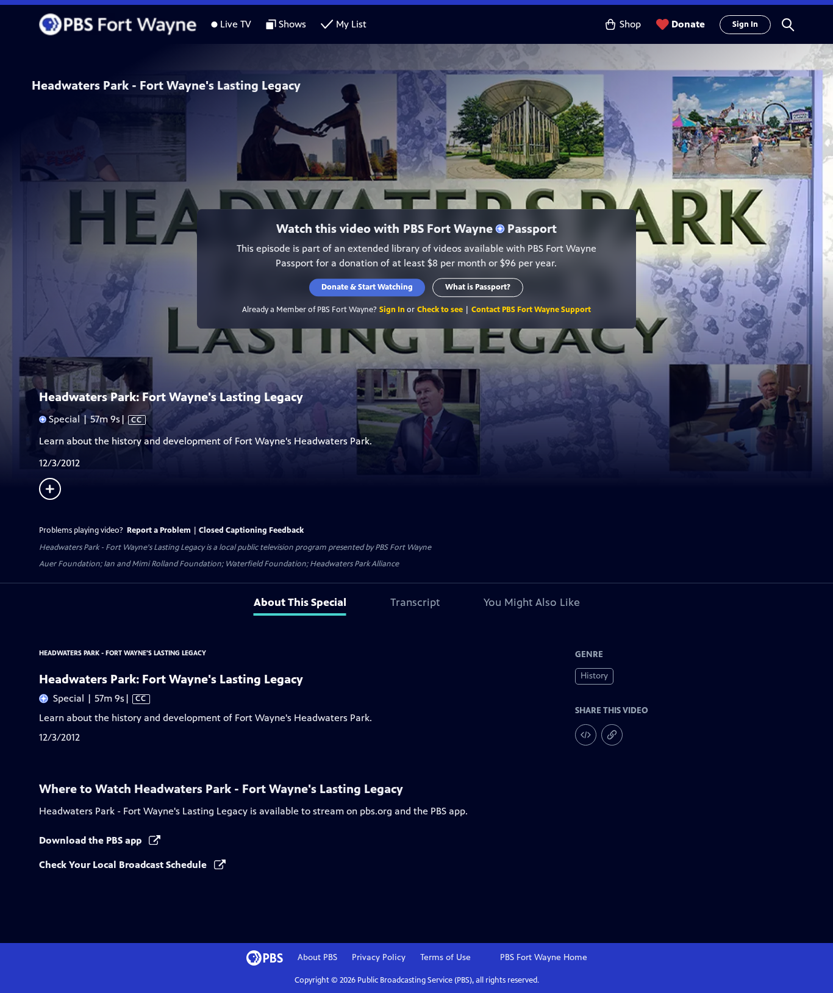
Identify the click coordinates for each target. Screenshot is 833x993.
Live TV (235, 24)
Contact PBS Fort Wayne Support (531, 310)
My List (351, 24)
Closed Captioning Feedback (251, 530)
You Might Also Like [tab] (532, 602)
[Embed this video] (585, 735)
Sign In (745, 24)
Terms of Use (445, 957)
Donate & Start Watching (367, 287)
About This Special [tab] (300, 602)
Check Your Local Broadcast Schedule (124, 864)
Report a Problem (159, 530)
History (594, 676)
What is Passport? (478, 287)
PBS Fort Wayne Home (543, 957)
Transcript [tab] (415, 602)
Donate (688, 24)
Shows (292, 24)
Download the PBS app (91, 840)
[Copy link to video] (612, 735)
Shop (630, 24)
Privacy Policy (379, 957)
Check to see (440, 310)
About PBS (317, 957)
